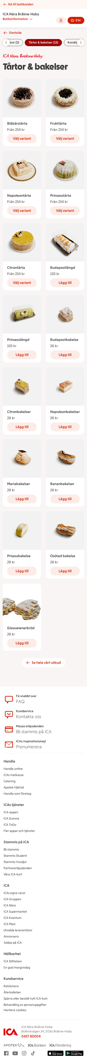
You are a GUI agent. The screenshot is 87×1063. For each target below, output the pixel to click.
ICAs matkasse (14, 775)
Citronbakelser (19, 412)
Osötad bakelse (62, 556)
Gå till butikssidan (20, 4)
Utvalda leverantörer (18, 930)
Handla (9, 761)
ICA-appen (11, 812)
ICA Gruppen (12, 899)
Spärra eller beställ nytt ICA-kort (26, 998)
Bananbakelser (62, 484)
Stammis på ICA (16, 842)
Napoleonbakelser (65, 412)
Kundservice (13, 979)
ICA (6, 885)
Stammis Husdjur (15, 862)
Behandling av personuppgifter (25, 1005)
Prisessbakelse (19, 556)
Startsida (15, 33)
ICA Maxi (9, 924)
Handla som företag (17, 794)
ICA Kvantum (12, 918)
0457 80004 (31, 1036)
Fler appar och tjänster (19, 831)
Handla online (13, 769)
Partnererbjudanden (18, 868)
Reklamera (11, 986)
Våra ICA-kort (13, 874)
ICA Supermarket (15, 912)
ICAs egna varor (14, 893)
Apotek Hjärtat (14, 787)
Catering (9, 781)
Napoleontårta (19, 195)
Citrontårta (16, 267)
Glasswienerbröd (21, 628)
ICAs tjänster (14, 805)
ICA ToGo (10, 825)
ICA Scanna (11, 818)
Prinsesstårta (60, 195)
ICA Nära (10, 905)
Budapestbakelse (64, 340)
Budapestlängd (62, 267)
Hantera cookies (15, 1010)
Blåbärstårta (17, 123)
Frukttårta (58, 123)
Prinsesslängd (18, 340)
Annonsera (11, 936)
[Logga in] (61, 20)
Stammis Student (15, 856)
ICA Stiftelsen (13, 961)
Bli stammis (11, 849)
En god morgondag (17, 967)
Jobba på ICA (13, 943)
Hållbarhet (12, 954)
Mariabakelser (18, 484)
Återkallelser (12, 992)
